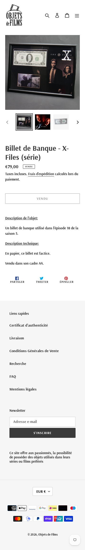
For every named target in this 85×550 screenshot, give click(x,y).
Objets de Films (48, 534)
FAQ (12, 376)
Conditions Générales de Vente (34, 350)
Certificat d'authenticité (28, 325)
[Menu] (77, 15)
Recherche (17, 363)
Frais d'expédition (41, 174)
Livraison (16, 338)
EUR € (41, 491)
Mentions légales (23, 389)
